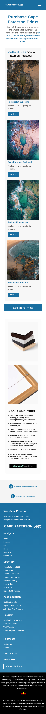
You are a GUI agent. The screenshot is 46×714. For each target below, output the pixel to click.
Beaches (6, 542)
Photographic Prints (28, 38)
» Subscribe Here (14, 666)
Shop (5, 549)
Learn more (24, 459)
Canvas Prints (19, 35)
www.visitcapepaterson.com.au (16, 516)
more (22, 41)
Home (5, 538)
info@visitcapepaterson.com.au (26, 706)
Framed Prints (33, 35)
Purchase (13, 114)
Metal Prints (12, 38)
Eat (4, 545)
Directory (7, 552)
